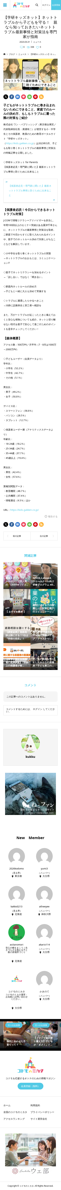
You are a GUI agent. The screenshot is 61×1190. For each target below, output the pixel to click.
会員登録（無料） (30, 1086)
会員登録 (56, 5)
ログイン (46, 5)
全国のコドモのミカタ (15, 1112)
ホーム (7, 1105)
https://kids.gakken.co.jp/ (24, 509)
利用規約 (35, 1105)
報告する (53, 516)
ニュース (37, 41)
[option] (17, 1034)
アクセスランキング (14, 1118)
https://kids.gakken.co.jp (20, 143)
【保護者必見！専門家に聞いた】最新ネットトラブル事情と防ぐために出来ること (30, 190)
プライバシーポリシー (42, 1112)
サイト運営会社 (38, 1118)
